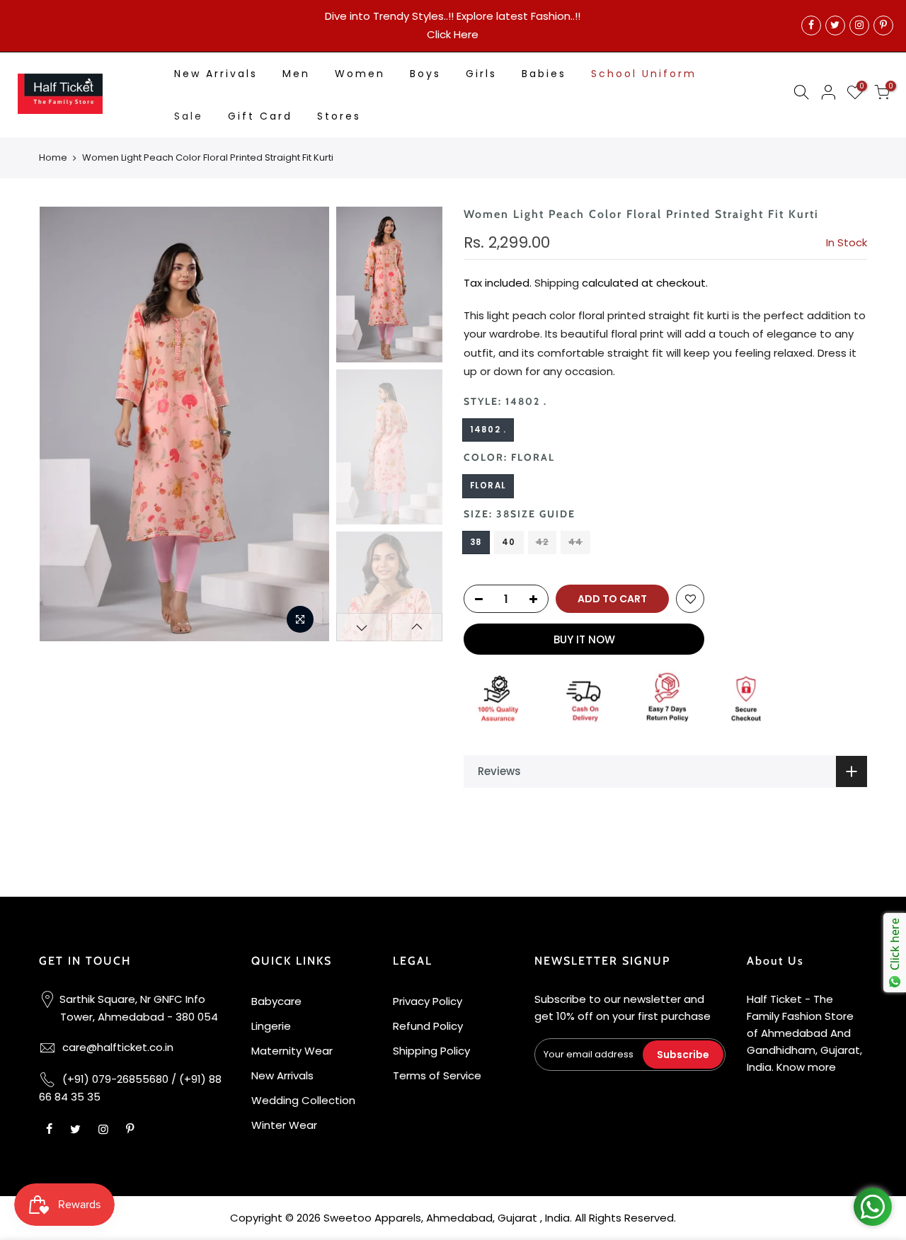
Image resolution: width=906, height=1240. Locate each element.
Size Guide (542, 513)
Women (360, 74)
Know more (806, 1067)
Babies (544, 74)
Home (53, 157)
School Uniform (643, 74)
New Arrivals (216, 74)
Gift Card (260, 116)
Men (296, 74)
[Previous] (64, 424)
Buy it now (584, 639)
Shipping (556, 282)
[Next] (304, 424)
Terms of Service (437, 1075)
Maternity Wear (292, 1050)
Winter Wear (284, 1125)
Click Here (452, 34)
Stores (339, 116)
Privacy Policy (427, 1001)
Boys (425, 74)
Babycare (276, 1001)
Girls (481, 74)
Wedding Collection (303, 1100)
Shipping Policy (431, 1050)
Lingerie (271, 1025)
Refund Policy (428, 1025)
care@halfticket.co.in (117, 1047)
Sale (188, 116)
